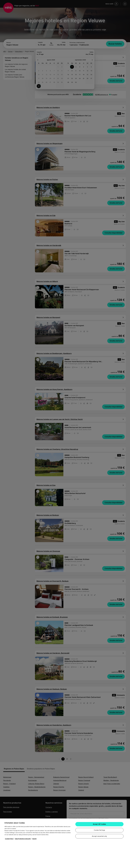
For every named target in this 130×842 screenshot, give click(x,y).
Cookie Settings (99, 830)
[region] (65, 830)
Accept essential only (99, 836)
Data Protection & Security (23, 838)
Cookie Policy (9, 838)
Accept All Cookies (99, 824)
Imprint (34, 838)
